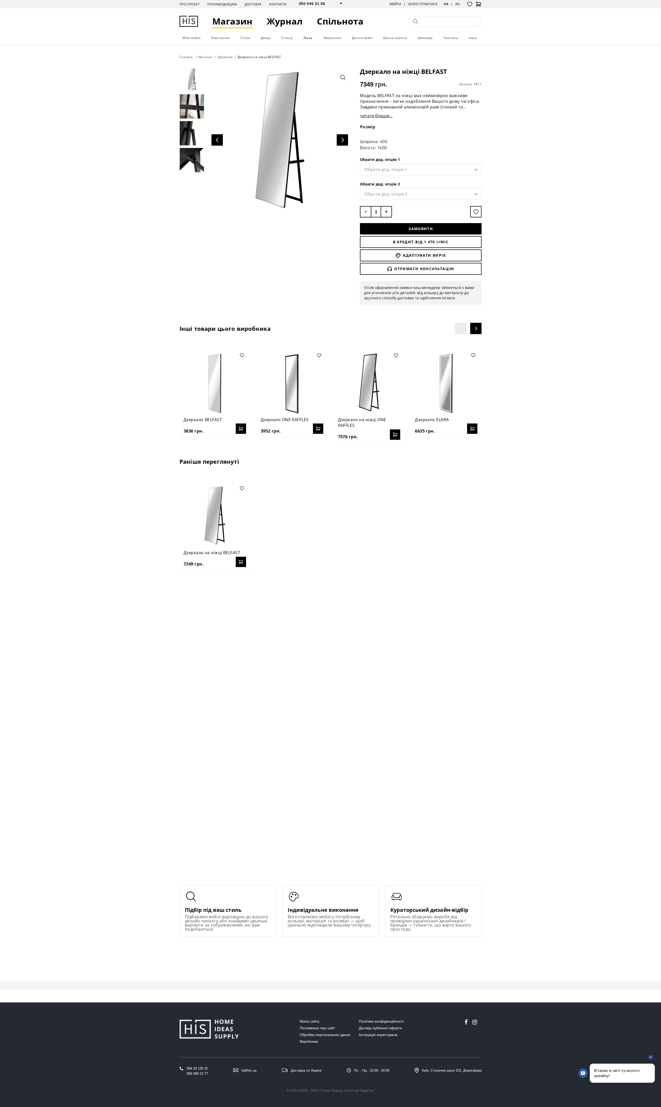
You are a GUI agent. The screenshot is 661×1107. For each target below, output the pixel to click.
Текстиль (450, 38)
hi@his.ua (248, 1070)
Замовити (420, 228)
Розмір (367, 127)
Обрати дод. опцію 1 (380, 159)
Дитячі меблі (362, 38)
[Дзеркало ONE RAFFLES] (292, 382)
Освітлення (220, 38)
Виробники (309, 1041)
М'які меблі (191, 38)
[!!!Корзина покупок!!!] (478, 6)
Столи (245, 38)
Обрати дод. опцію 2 (380, 184)
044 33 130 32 (197, 1068)
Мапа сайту (309, 1021)
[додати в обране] (476, 211)
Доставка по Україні (306, 1070)
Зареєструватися (422, 4)
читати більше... (376, 116)
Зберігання (332, 38)
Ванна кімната (395, 38)
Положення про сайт (317, 1028)
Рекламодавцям (222, 4)
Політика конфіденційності (381, 1021)
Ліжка (307, 38)
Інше (473, 38)
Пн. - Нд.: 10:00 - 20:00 (371, 1070)
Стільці (287, 38)
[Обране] (470, 4)
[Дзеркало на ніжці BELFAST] (215, 515)
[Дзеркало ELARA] (446, 382)
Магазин (232, 21)
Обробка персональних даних (325, 1035)
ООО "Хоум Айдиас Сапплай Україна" (342, 1090)
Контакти (277, 4)
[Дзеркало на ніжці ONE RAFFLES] (369, 382)
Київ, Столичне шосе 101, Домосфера (452, 1070)
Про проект (189, 4)
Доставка (253, 4)
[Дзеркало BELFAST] (215, 382)
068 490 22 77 (197, 1073)
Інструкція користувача (378, 1035)
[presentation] (460, 328)
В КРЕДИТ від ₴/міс (421, 241)
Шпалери (425, 38)
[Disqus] (330, 641)
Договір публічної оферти (380, 1028)
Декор (265, 38)
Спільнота (340, 21)
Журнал (285, 21)
